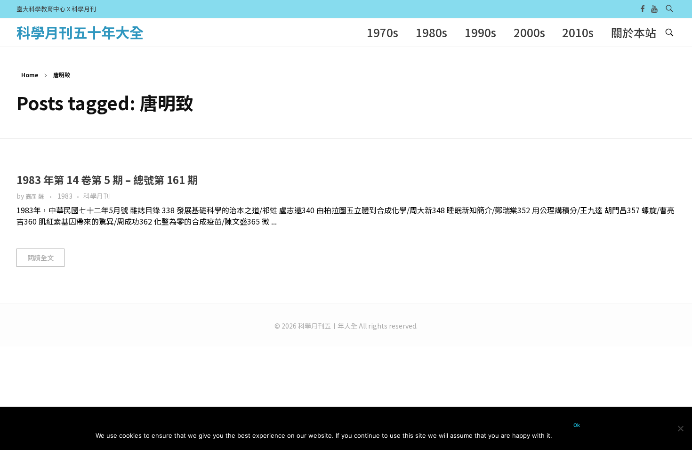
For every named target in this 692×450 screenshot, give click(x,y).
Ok (576, 425)
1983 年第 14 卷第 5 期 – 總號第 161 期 (107, 179)
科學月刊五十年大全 (80, 32)
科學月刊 (96, 196)
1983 (64, 196)
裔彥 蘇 (35, 196)
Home (29, 75)
